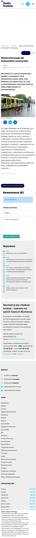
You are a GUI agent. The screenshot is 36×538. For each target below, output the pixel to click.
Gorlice (3, 421)
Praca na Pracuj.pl (7, 438)
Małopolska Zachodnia (8, 412)
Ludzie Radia (5, 424)
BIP (2, 432)
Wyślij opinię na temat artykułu (13, 185)
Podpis (7, 213)
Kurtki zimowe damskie (8, 459)
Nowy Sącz (4, 415)
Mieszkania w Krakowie (8, 471)
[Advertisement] (18, 27)
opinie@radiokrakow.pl (16, 339)
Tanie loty (4, 453)
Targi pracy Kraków (7, 447)
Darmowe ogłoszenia (8, 474)
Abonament (5, 429)
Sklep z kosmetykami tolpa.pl (10, 477)
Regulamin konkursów (8, 427)
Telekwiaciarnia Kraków (9, 450)
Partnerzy (4, 435)
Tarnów (3, 409)
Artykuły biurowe (6, 462)
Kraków (13, 46)
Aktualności (5, 46)
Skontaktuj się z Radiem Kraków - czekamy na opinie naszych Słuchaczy (17, 308)
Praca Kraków (5, 441)
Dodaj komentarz (11, 236)
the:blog (3, 468)
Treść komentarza (11, 219)
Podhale (3, 418)
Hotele (3, 456)
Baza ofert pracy (6, 465)
